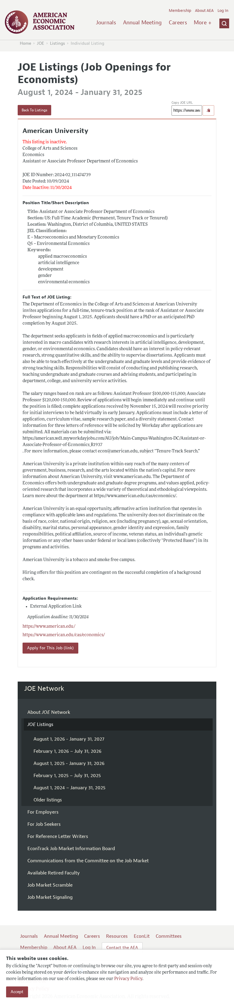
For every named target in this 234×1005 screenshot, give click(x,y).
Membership (180, 10)
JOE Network (44, 688)
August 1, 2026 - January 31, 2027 (69, 739)
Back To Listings (34, 110)
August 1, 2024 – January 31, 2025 (69, 788)
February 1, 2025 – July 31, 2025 (67, 776)
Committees (169, 936)
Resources (117, 936)
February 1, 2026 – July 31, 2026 (67, 751)
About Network (48, 712)
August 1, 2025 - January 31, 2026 (69, 763)
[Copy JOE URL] (208, 110)
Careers (178, 22)
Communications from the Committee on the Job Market (88, 861)
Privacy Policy (128, 979)
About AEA (204, 10)
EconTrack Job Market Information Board (71, 849)
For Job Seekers (44, 824)
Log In (223, 10)
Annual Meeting (142, 22)
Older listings (48, 800)
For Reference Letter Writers (57, 836)
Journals (106, 22)
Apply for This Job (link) (50, 648)
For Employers (42, 812)
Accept (17, 991)
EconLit (142, 936)
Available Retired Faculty (53, 873)
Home (25, 43)
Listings (57, 43)
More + (202, 22)
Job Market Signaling (50, 897)
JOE (40, 43)
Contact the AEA (122, 947)
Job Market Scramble (50, 885)
